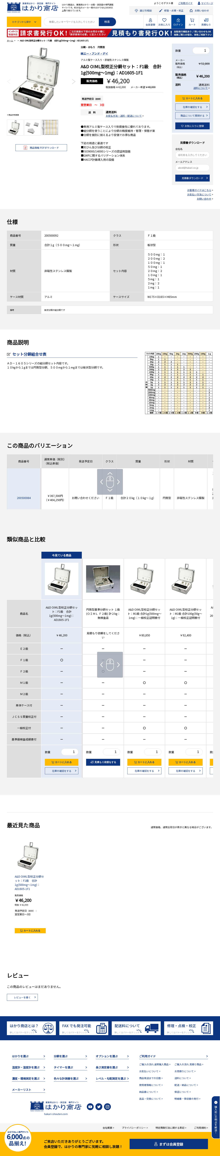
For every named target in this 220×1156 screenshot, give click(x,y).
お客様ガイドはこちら (199, 190)
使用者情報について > (151, 1085)
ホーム (10, 40)
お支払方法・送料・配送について (124, 115)
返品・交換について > (151, 1098)
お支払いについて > (149, 1071)
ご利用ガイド (185, 3)
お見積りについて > (185, 1071)
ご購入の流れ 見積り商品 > (188, 1064)
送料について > (182, 1078)
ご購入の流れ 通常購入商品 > (154, 1064)
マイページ (207, 3)
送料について (200, 88)
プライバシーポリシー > (135, 1127)
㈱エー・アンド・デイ (94, 53)
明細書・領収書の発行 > (187, 1098)
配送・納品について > (186, 1085)
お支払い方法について (199, 194)
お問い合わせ (204, 198)
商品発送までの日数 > (151, 1078)
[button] (8, 81)
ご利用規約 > (201, 1127)
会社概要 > (108, 1127)
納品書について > (148, 1091)
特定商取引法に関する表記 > (171, 1127)
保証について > (182, 1091)
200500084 (24, 498)
